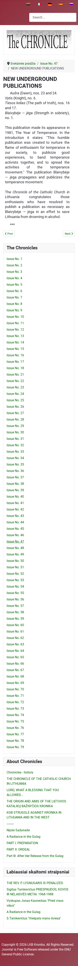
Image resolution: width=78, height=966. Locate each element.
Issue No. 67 (15, 670)
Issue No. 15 (15, 349)
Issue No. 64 (15, 651)
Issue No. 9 (14, 310)
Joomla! (7, 949)
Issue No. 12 (15, 329)
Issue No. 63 (15, 644)
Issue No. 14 (15, 342)
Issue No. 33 (15, 451)
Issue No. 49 (15, 554)
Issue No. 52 (15, 574)
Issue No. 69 (15, 683)
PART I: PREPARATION (22, 843)
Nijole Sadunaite (18, 830)
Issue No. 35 (15, 464)
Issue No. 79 (15, 747)
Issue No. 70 (15, 689)
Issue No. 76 (15, 728)
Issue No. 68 (15, 676)
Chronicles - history (20, 772)
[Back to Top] (71, 958)
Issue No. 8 (14, 304)
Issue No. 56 (15, 599)
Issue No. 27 (15, 413)
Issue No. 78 (15, 741)
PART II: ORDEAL (18, 849)
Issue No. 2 (14, 265)
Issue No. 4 (14, 278)
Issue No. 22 (15, 381)
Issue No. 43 (15, 516)
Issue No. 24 (15, 394)
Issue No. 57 (15, 606)
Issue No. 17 (15, 362)
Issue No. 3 (14, 272)
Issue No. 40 (15, 496)
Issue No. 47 (15, 541)
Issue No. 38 (15, 484)
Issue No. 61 (15, 631)
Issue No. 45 (15, 529)
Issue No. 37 (15, 477)
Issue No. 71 (15, 696)
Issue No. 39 (15, 490)
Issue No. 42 (15, 509)
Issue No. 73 (15, 708)
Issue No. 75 (15, 721)
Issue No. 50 (15, 561)
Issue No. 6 (14, 291)
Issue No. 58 (15, 612)
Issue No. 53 (15, 580)
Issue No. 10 (15, 317)
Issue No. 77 (15, 734)
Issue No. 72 (15, 702)
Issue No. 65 (15, 657)
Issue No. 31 (15, 439)
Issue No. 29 (15, 426)
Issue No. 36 (15, 471)
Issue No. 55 (15, 593)
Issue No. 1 (14, 259)
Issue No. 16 (15, 355)
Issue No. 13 (15, 336)
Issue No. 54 (15, 586)
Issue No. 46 (15, 535)
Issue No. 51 (15, 567)
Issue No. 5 (14, 284)
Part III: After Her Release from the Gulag (35, 856)
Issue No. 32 (15, 445)
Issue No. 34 (15, 458)
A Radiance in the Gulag (23, 837)
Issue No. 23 (15, 387)
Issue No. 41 (15, 503)
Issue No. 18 (15, 368)
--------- (10, 824)
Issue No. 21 (15, 374)
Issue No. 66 (15, 663)
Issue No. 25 (15, 400)
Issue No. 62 (15, 638)
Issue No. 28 (15, 419)
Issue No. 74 (15, 715)
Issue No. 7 (14, 297)
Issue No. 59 (15, 619)
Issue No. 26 (15, 407)
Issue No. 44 (15, 522)
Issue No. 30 (15, 432)
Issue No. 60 (15, 625)
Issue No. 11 (15, 323)
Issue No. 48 (15, 548)
